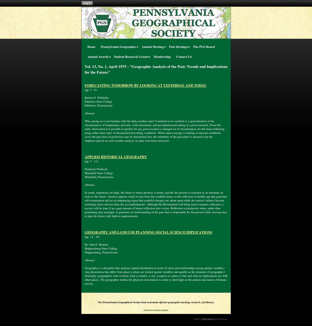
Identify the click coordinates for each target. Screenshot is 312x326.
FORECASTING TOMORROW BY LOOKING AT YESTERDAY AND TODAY (145, 85)
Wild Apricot (207, 319)
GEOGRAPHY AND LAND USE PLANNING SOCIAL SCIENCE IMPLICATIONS (148, 232)
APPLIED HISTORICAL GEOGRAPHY (116, 156)
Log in (87, 3)
